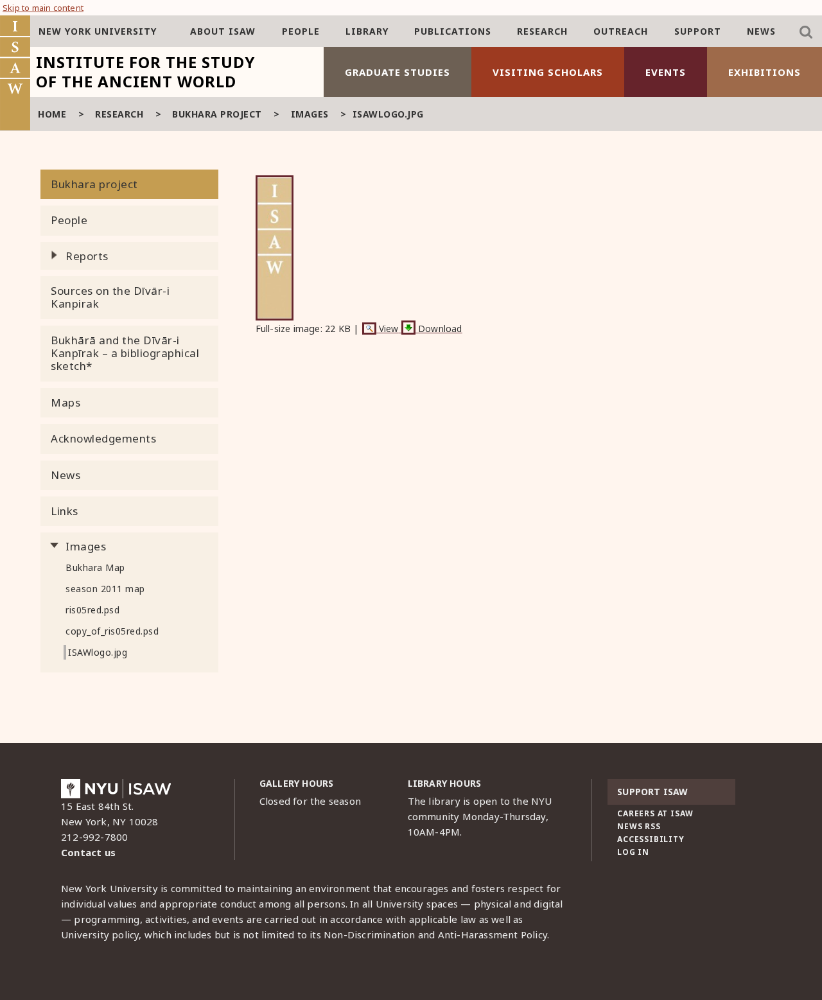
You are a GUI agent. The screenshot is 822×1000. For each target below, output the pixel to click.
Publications (452, 31)
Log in (633, 851)
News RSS (638, 826)
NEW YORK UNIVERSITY (98, 31)
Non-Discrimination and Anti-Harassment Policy (435, 934)
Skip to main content (43, 7)
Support (697, 31)
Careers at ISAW (655, 813)
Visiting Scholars (548, 72)
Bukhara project (217, 114)
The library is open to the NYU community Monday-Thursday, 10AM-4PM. (480, 816)
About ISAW (223, 31)
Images (310, 114)
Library (367, 31)
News (761, 31)
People (301, 31)
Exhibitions (764, 72)
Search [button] (806, 32)
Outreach (620, 31)
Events (665, 72)
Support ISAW (652, 791)
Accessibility (650, 839)
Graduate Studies (397, 72)
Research (542, 31)
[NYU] (116, 791)
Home (52, 114)
